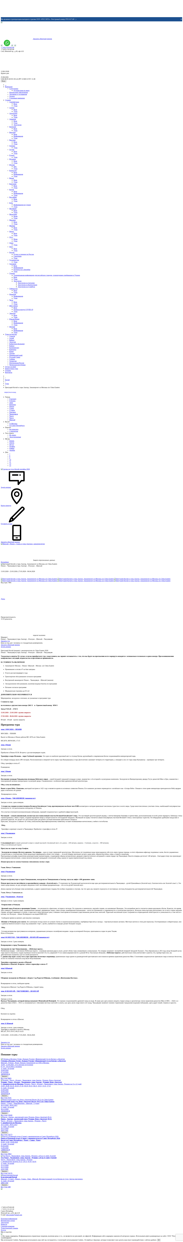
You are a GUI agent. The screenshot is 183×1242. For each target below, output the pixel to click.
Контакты (8, 372)
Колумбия (13, 197)
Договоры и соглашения (18, 94)
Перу (11, 247)
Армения (12, 119)
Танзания (12, 264)
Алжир (11, 108)
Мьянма (12, 226)
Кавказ (11, 346)
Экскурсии (17, 125)
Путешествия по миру (22, 90)
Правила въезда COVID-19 (23, 309)
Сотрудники (13, 89)
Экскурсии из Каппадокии (27, 285)
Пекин (11, 406)
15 (10, 465)
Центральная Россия (16, 363)
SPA (15, 167)
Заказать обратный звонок (10, 645)
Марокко (12, 220)
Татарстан (13, 361)
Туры (15, 106)
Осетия (12, 353)
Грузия (11, 149)
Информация (18, 136)
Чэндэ (11, 418)
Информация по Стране (22, 205)
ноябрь (11, 448)
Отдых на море (10, 367)
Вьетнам (12, 140)
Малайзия (12, 209)
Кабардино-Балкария (16, 344)
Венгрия (12, 132)
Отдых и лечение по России (24, 254)
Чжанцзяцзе (13, 414)
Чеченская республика (17, 365)
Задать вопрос (6, 647)
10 (10, 460)
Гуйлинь (12, 401)
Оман (11, 243)
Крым (11, 351)
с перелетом (13, 431)
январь (11, 441)
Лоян (11, 403)
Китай (11, 189)
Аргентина (13, 113)
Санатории (17, 256)
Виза (15, 104)
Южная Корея (14, 319)
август (11, 444)
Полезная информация (9, 1219)
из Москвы (13, 424)
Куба (11, 203)
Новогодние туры (11, 369)
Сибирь (12, 359)
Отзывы (8, 370)
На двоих (12, 435)
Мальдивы (13, 214)
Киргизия (12, 184)
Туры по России (11, 334)
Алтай (11, 338)
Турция (12, 273)
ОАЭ (11, 237)
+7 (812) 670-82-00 (7, 47)
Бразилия (12, 127)
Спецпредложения (7, 1226)
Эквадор (12, 313)
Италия (12, 165)
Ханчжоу (12, 412)
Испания (12, 159)
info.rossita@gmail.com (14, 1215)
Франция (12, 294)
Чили (11, 300)
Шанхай (12, 420)
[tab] (91, 729)
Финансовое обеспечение (18, 92)
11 (10, 462)
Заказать (4, 1076)
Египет (12, 155)
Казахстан (13, 170)
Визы (15, 216)
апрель (11, 443)
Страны (8, 100)
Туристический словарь (9, 1228)
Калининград (14, 348)
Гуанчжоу (12, 399)
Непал (11, 231)
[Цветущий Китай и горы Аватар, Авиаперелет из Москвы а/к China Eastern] (29, 579)
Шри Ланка (13, 306)
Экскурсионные (15, 437)
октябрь (12, 446)
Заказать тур (5, 641)
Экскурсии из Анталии (26, 283)
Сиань (11, 408)
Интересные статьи (8, 1220)
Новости (4, 1224)
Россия (11, 252)
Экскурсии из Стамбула (26, 287)
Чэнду (11, 416)
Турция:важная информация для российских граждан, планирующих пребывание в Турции (47, 275)
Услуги (3, 1230)
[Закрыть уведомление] (181, 19)
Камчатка (12, 349)
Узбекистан (13, 289)
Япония (12, 327)
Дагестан (12, 342)
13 (10, 464)
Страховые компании (17, 98)
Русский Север (14, 357)
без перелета (13, 429)
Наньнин (12, 404)
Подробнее (5, 562)
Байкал (11, 340)
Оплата (12, 96)
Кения (11, 178)
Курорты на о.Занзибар (22, 269)
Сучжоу (12, 410)
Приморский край (15, 355)
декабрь (12, 450)
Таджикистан (14, 260)
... (5, 85)
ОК (159, 1240)
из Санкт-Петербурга (17, 425)
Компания (8, 87)
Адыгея (12, 336)
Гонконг (12, 146)
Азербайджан (14, 102)
